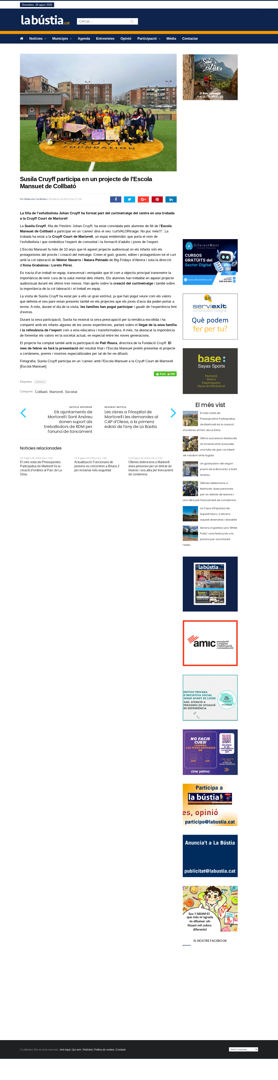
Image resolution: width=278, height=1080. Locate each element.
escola (40, 382)
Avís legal (65, 1049)
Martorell (56, 392)
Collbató (41, 392)
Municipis (60, 38)
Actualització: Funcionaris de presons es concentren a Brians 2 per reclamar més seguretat (96, 466)
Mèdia (171, 38)
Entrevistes (105, 38)
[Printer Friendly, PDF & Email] (165, 373)
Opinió (125, 38)
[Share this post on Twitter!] (129, 199)
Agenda (84, 38)
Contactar (190, 38)
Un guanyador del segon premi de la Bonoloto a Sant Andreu (218, 469)
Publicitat (88, 1049)
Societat (71, 392)
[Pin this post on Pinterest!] (157, 199)
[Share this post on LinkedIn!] (171, 199)
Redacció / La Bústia (35, 198)
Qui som (76, 1049)
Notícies (36, 38)
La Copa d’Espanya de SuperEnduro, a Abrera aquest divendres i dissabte (218, 514)
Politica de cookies (104, 1049)
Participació (147, 38)
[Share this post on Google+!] (143, 199)
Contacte (121, 1049)
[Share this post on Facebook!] (115, 199)
